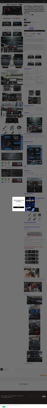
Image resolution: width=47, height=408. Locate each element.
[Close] (46, 404)
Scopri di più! (21, 405)
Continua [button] (19, 207)
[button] (18, 205)
